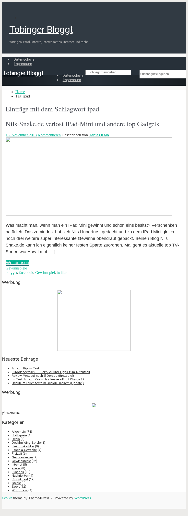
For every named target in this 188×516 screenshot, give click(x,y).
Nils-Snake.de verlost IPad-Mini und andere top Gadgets (82, 123)
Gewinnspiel (45, 272)
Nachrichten (20, 475)
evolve (7, 498)
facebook (26, 272)
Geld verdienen (22, 457)
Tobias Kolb (99, 135)
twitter (62, 272)
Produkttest (20, 479)
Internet (17, 464)
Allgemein (19, 431)
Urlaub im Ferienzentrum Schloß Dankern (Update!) (48, 383)
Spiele (16, 483)
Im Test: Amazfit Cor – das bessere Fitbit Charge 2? (48, 379)
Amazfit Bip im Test (25, 368)
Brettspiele (19, 435)
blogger (11, 272)
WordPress (82, 498)
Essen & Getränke (24, 450)
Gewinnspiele (16, 268)
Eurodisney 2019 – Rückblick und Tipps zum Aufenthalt (51, 372)
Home (20, 92)
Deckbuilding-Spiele (26, 442)
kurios (16, 468)
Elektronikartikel (23, 446)
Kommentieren (49, 135)
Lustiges (18, 472)
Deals (16, 439)
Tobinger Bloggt (40, 29)
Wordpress (20, 490)
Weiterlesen (17, 262)
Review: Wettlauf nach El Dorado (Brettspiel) (43, 375)
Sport (16, 486)
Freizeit (17, 453)
